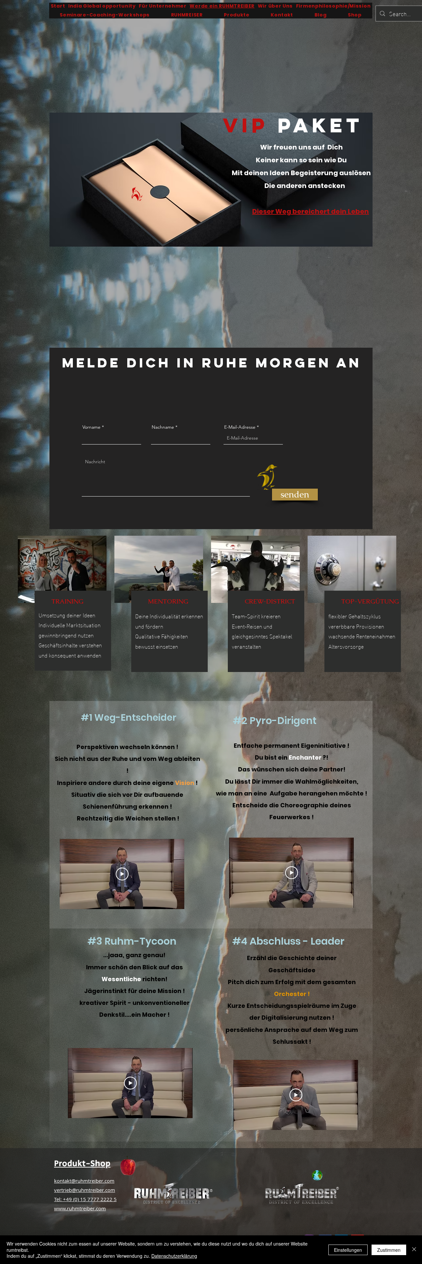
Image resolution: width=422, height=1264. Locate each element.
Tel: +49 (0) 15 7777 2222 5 (85, 1199)
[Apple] (128, 1166)
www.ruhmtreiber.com (80, 1208)
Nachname (163, 427)
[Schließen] (414, 1250)
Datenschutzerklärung (174, 1255)
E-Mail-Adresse (240, 427)
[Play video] (122, 874)
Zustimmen (389, 1250)
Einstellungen (348, 1250)
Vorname (91, 427)
